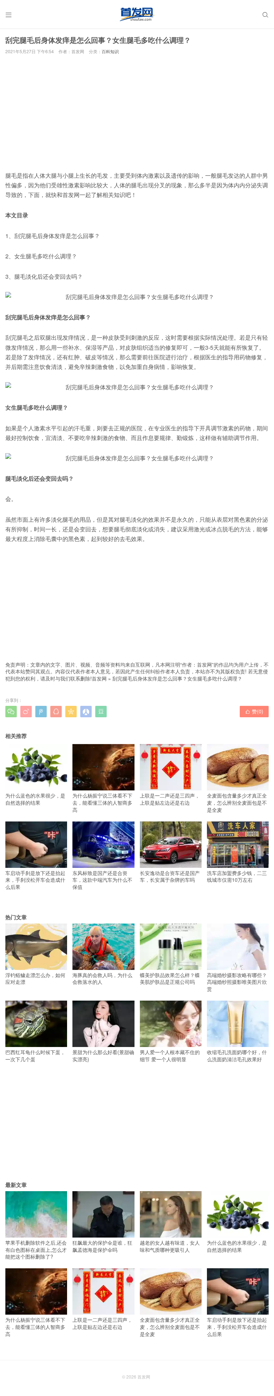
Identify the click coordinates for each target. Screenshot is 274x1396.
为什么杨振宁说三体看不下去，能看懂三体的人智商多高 (102, 802)
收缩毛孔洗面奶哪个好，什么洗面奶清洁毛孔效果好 (237, 1055)
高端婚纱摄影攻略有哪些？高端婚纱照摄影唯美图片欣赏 (237, 981)
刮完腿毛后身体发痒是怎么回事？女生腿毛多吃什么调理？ (177, 678)
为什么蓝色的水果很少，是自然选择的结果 (35, 799)
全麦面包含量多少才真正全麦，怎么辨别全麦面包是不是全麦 (237, 802)
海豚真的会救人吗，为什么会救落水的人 (102, 978)
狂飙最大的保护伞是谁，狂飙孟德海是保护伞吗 (102, 1246)
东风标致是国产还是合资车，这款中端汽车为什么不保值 (102, 879)
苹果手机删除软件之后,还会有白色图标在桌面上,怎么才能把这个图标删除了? (36, 1249)
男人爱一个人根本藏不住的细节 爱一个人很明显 (170, 1055)
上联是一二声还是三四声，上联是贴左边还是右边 (170, 799)
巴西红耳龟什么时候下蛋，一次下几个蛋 (35, 1055)
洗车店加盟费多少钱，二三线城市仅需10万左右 (237, 876)
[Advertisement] (137, 112)
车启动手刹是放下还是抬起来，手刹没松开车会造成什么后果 (35, 879)
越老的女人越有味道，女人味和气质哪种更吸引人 (170, 1246)
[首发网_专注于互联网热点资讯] (137, 14)
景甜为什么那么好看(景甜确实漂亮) (103, 1055)
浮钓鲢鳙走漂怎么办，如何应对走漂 (35, 978)
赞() (254, 711)
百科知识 (110, 51)
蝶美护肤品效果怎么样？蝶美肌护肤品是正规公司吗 (170, 978)
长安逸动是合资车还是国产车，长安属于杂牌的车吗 (170, 876)
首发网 (99, 678)
